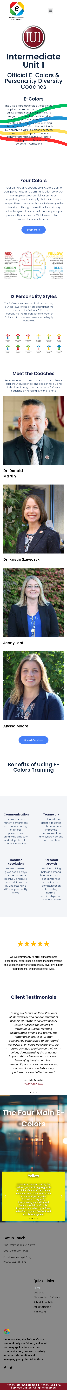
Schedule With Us (43, 1302)
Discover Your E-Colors (47, 1297)
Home (37, 1287)
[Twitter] (11, 1367)
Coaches (39, 1292)
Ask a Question (42, 1307)
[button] (50, 10)
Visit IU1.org (40, 1311)
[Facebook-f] (4, 1367)
